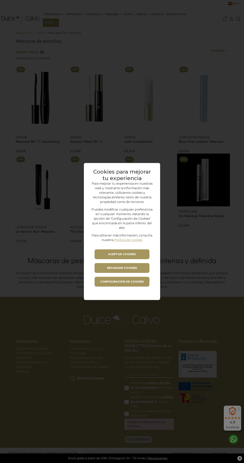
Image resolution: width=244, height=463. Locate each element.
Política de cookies (128, 240)
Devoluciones (157, 458)
